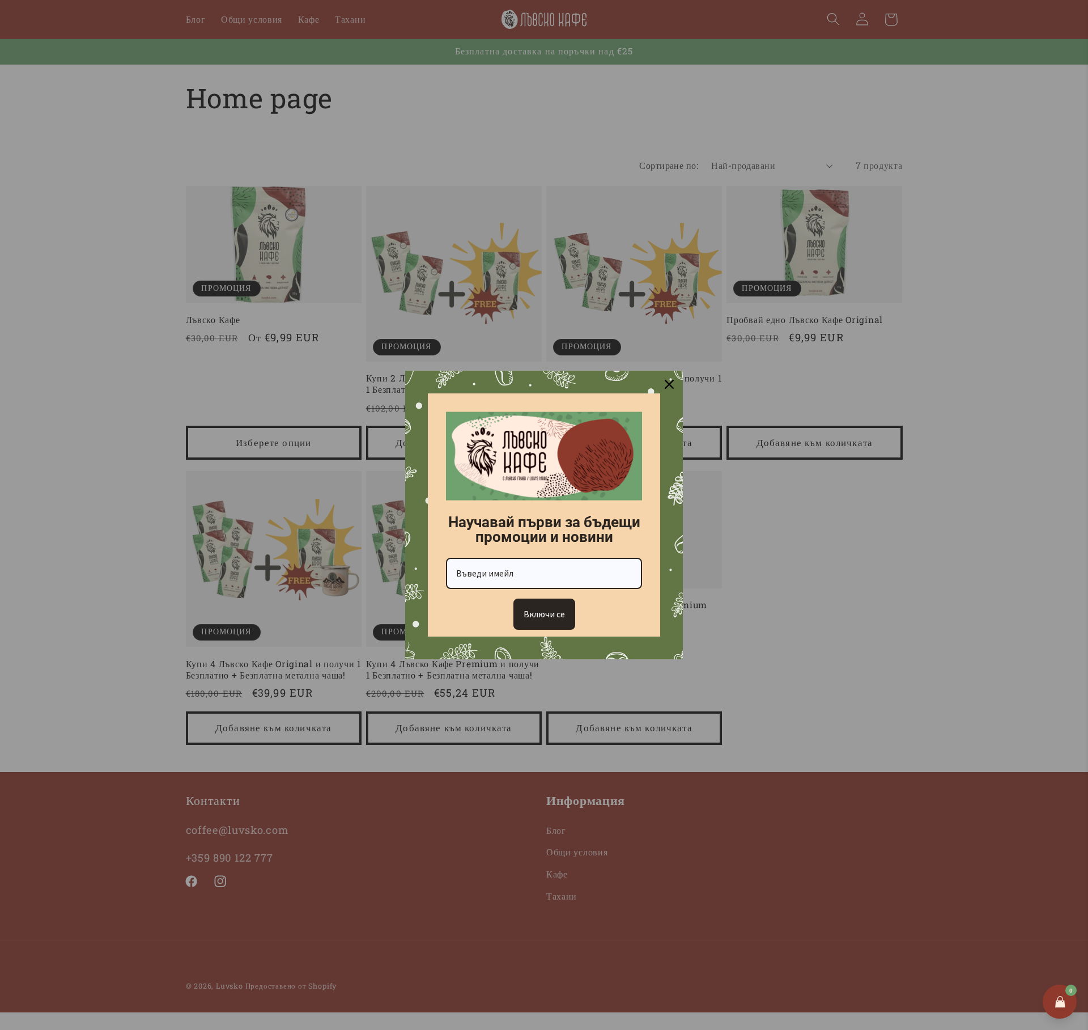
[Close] (669, 384)
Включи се (544, 614)
